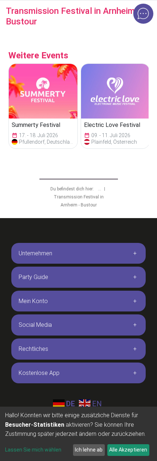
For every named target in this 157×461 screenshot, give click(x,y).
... (100, 188)
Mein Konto (33, 301)
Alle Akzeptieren (128, 450)
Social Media (35, 324)
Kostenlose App (39, 372)
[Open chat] (143, 14)
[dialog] (78, 434)
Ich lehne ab (89, 450)
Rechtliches (33, 348)
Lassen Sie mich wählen (33, 450)
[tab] (78, 253)
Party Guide (33, 277)
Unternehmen (35, 253)
